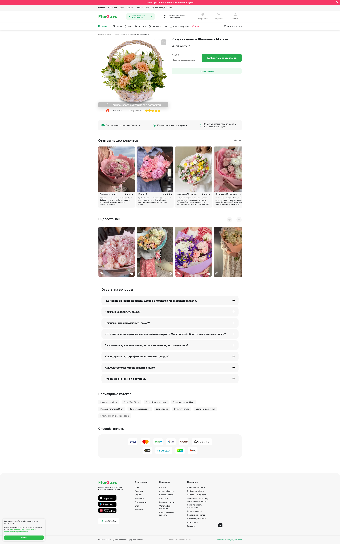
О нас (130, 8)
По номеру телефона (196, 518)
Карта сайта (192, 522)
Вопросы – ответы (167, 502)
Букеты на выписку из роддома (114, 416)
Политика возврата (196, 487)
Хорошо (24, 538)
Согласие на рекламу (196, 495)
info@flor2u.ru (111, 521)
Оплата (101, 8)
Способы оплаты (166, 495)
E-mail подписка (194, 511)
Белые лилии (162, 409)
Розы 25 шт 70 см (131, 402)
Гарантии (139, 491)
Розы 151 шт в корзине (156, 402)
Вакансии (139, 498)
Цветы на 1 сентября (205, 409)
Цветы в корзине (207, 71)
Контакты (139, 509)
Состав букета (179, 45)
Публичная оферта (195, 491)
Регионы (191, 526)
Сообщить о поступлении (222, 57)
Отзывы (142, 8)
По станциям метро (196, 515)
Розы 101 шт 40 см (108, 402)
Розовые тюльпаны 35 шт (111, 409)
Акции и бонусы (166, 491)
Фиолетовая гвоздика (140, 409)
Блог (122, 8)
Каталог (162, 487)
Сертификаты (141, 502)
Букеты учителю (181, 409)
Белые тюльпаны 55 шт (183, 402)
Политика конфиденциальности (229, 540)
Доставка (112, 8)
